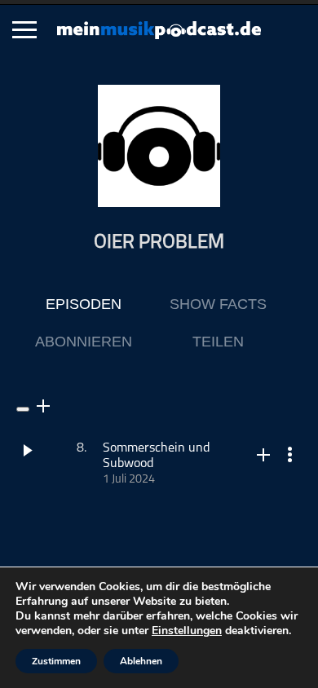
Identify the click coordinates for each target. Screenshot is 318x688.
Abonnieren (83, 341)
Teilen (218, 341)
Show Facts (218, 304)
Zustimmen (56, 661)
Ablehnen (141, 661)
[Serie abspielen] (22, 409)
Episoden (83, 304)
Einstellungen (187, 631)
